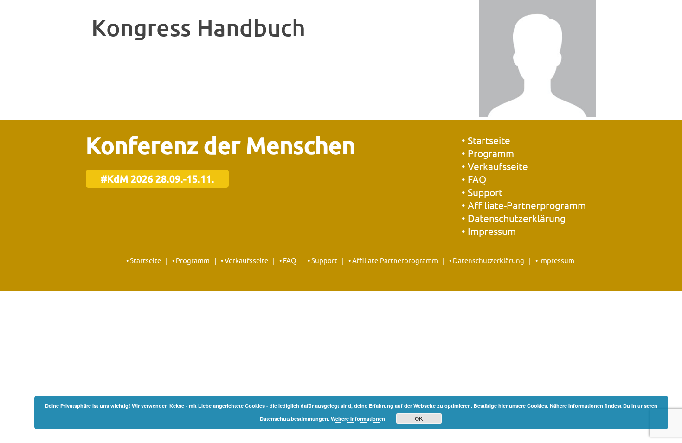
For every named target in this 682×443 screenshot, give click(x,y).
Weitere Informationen (358, 418)
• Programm (488, 153)
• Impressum (489, 231)
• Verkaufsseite (495, 166)
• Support (482, 192)
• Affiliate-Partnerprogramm (524, 205)
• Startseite (486, 140)
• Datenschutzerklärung (514, 218)
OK (419, 418)
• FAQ (474, 179)
